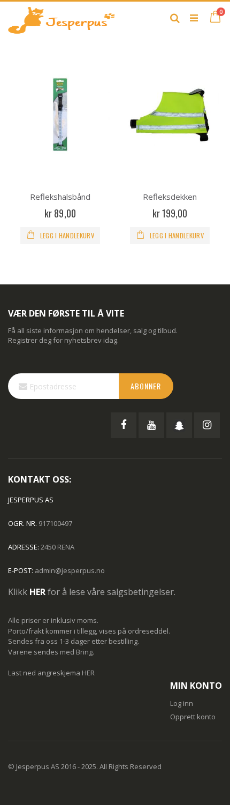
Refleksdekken (170, 196)
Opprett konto (193, 716)
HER (88, 673)
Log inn (181, 703)
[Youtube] (151, 425)
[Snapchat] (179, 425)
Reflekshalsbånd (60, 196)
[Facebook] (123, 425)
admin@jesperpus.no (70, 570)
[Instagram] (207, 425)
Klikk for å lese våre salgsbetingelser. (91, 592)
